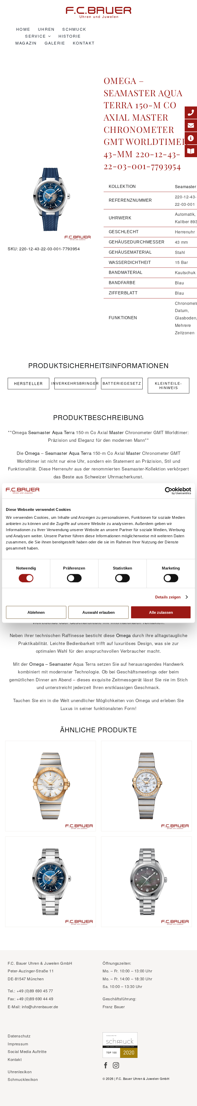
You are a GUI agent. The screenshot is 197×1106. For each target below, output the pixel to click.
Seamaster (185, 186)
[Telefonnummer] (191, 112)
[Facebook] (106, 1065)
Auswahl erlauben (98, 612)
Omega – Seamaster (50, 664)
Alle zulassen (161, 612)
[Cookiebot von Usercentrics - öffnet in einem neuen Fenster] (168, 491)
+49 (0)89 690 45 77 (35, 990)
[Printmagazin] (191, 151)
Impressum (18, 1043)
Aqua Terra (63, 432)
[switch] (74, 578)
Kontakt (15, 1059)
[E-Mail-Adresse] (191, 125)
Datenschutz (19, 1035)
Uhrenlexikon (20, 1071)
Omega (32, 453)
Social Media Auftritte (27, 1051)
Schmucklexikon (23, 1079)
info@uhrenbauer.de (40, 1006)
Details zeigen (168, 597)
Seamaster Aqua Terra (68, 453)
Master (116, 432)
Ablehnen (36, 612)
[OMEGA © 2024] (50, 199)
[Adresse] (191, 138)
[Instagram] (116, 1065)
